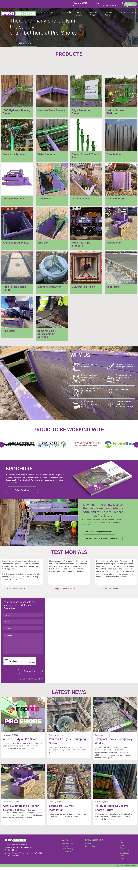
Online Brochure (22, 490)
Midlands (65, 846)
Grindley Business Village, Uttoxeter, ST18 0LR (23, 853)
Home (122, 840)
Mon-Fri (88, 843)
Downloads (124, 853)
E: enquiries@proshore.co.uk (16, 844)
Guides (122, 845)
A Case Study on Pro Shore (20, 739)
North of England (69, 843)
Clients (122, 848)
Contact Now (25, 43)
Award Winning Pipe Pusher (21, 805)
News (122, 856)
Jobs (122, 858)
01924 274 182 (34, 679)
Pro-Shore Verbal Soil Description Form (102, 538)
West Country (67, 849)
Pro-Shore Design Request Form (99, 532)
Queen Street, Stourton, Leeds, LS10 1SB (21, 847)
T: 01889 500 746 (12, 856)
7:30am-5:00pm (91, 846)
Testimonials (125, 850)
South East (66, 851)
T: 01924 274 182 (12, 850)
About (122, 843)
